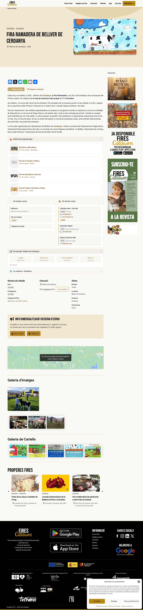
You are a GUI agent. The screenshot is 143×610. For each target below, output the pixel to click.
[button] (139, 582)
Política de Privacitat (114, 606)
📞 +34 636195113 (65, 214)
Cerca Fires (68, 3)
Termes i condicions (127, 606)
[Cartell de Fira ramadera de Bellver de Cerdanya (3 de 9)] (37, 422)
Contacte (95, 548)
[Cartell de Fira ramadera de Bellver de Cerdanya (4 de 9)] (55, 422)
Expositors (128, 3)
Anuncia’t (93, 3)
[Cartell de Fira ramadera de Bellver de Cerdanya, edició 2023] (74, 451)
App (110, 3)
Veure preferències (131, 601)
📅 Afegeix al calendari (35, 89)
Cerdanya (46, 95)
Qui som (118, 3)
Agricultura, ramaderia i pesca (18, 301)
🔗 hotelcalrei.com (66, 244)
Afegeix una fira (81, 3)
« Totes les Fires (11, 8)
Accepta (97, 601)
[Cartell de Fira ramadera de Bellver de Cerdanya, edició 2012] (37, 451)
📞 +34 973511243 (65, 232)
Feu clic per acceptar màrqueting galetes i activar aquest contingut (56, 357)
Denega (114, 601)
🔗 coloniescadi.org (66, 217)
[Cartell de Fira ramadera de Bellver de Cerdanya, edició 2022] (55, 451)
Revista (103, 3)
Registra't (35, 333)
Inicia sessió (19, 333)
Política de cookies (101, 606)
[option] (25, 491)
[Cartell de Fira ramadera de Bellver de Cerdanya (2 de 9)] (18, 422)
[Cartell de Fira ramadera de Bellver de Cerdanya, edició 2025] (18, 451)
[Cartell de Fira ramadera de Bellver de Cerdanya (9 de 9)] (93, 451)
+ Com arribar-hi (62, 289)
